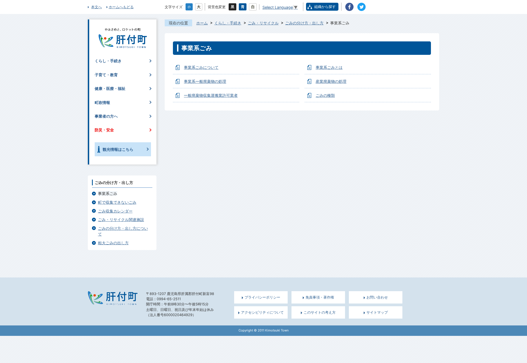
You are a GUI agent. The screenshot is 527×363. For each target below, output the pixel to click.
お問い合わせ (377, 297)
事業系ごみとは (329, 67)
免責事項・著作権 (319, 297)
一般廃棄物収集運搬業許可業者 (211, 95)
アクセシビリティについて (262, 312)
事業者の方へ (106, 116)
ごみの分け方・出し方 (304, 23)
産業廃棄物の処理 (331, 81)
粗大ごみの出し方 (113, 242)
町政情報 (102, 102)
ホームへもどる (121, 7)
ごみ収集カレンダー (115, 211)
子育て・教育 (106, 74)
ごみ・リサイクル (263, 23)
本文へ (96, 7)
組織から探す (325, 6)
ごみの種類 (325, 95)
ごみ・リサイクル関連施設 (121, 219)
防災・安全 (104, 129)
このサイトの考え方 (320, 312)
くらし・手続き (227, 23)
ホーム (202, 23)
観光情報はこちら (118, 149)
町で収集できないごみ (117, 202)
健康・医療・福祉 (110, 88)
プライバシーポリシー (262, 297)
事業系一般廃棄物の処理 (205, 81)
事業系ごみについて (201, 67)
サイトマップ (377, 312)
